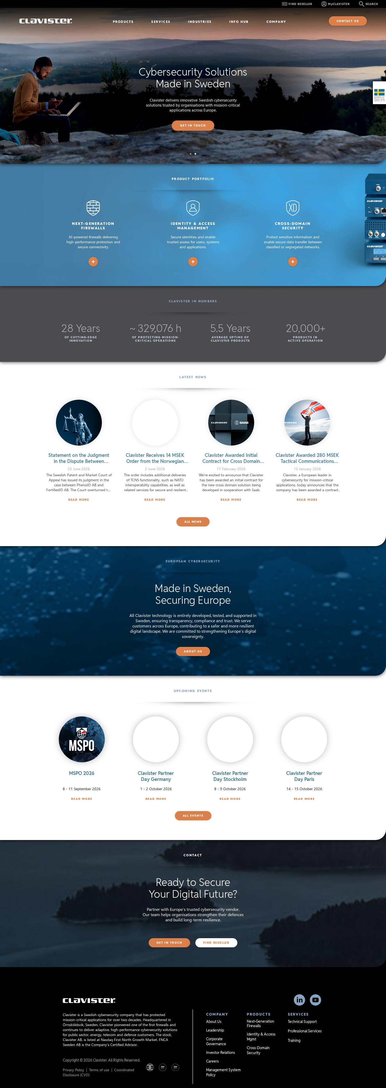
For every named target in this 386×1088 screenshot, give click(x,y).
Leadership (215, 1030)
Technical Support (302, 1021)
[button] (190, 154)
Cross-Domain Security (258, 1050)
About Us (213, 1021)
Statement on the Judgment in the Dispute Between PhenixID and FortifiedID (78, 461)
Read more (81, 799)
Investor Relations (220, 1052)
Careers (212, 1061)
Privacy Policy (73, 1069)
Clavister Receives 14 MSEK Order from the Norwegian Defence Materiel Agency (155, 461)
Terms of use (99, 1069)
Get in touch (193, 125)
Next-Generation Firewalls (260, 1023)
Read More (78, 499)
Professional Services (305, 1031)
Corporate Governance (216, 1041)
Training (294, 1040)
